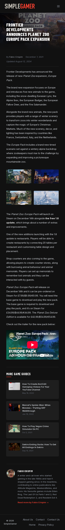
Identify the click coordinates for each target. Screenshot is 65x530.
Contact (40, 519)
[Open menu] (58, 6)
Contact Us (53, 519)
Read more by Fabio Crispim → (33, 502)
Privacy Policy (46, 524)
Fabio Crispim (16, 57)
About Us (28, 519)
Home (32, 524)
